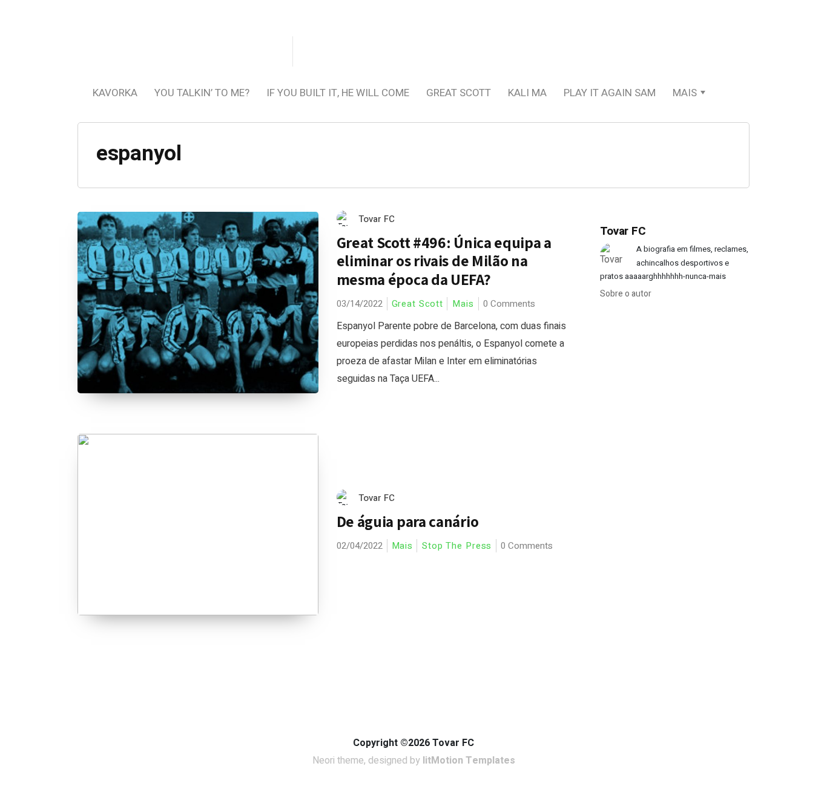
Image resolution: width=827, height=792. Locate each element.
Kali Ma (527, 92)
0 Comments (509, 303)
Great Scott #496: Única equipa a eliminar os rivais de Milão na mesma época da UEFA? (444, 260)
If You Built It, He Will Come (337, 92)
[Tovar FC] (183, 52)
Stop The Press (457, 545)
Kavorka (115, 92)
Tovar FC (376, 219)
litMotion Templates (469, 760)
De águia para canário (408, 521)
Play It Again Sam (610, 92)
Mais (685, 92)
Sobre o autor (625, 293)
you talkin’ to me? (201, 92)
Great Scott (458, 92)
